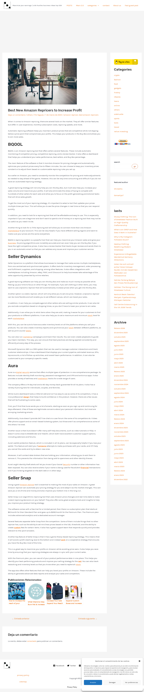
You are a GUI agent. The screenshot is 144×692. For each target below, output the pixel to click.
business (12, 243)
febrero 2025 (119, 371)
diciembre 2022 (121, 479)
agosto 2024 (119, 397)
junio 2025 (118, 354)
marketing (27, 337)
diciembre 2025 (121, 332)
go (135, 166)
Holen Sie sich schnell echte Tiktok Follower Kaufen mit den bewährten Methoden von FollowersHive (126, 270)
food (116, 84)
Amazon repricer (27, 484)
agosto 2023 (119, 445)
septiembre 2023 (121, 440)
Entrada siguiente (87, 619)
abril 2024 (118, 410)
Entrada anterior (20, 619)
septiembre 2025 (121, 341)
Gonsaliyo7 (119, 195)
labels (28, 331)
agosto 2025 (119, 345)
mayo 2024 (119, 406)
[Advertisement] (72, 28)
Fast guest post (131, 5)
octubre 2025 (119, 337)
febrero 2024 (119, 419)
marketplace (13, 231)
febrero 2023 (119, 471)
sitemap (23, 681)
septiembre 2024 (121, 393)
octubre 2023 (120, 436)
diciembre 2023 (121, 427)
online (117, 105)
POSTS (69, 5)
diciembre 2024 (121, 380)
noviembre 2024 (121, 384)
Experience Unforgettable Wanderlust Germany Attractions (125, 257)
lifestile (117, 97)
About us (117, 5)
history (117, 92)
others (30, 115)
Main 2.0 (80, 5)
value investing (121, 131)
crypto (116, 75)
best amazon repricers (88, 115)
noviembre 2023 (121, 432)
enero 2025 (119, 376)
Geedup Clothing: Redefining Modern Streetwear (122, 247)
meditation (43, 378)
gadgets (117, 88)
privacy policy (23, 675)
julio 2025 (118, 350)
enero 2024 (119, 423)
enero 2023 (119, 475)
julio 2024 (118, 401)
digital (19, 372)
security (25, 372)
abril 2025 (118, 363)
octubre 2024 (119, 389)
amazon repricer (71, 115)
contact (106, 5)
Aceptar (93, 682)
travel (116, 127)
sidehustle (118, 114)
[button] (139, 661)
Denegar (112, 682)
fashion (117, 79)
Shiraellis (118, 189)
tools (116, 123)
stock (90, 315)
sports (116, 118)
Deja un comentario (16, 115)
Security (66, 464)
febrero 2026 (119, 328)
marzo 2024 (119, 414)
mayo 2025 (119, 358)
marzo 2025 (119, 367)
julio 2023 (118, 449)
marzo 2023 (119, 466)
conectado (31, 641)
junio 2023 (118, 453)
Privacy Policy (72, 687)
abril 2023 (118, 462)
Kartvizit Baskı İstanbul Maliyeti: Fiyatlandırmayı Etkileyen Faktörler (125, 297)
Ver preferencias (131, 682)
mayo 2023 (119, 458)
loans (116, 101)
